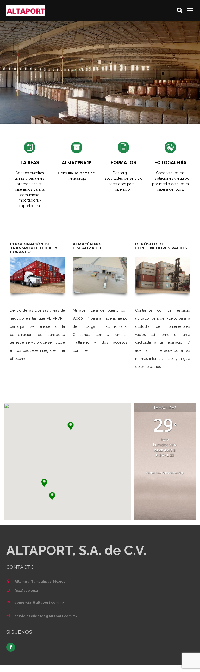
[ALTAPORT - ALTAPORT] (25, 11)
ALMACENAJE (76, 162)
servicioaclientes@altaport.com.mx (46, 616)
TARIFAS (29, 162)
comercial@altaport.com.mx (39, 602)
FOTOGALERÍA (170, 162)
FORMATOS (123, 162)
